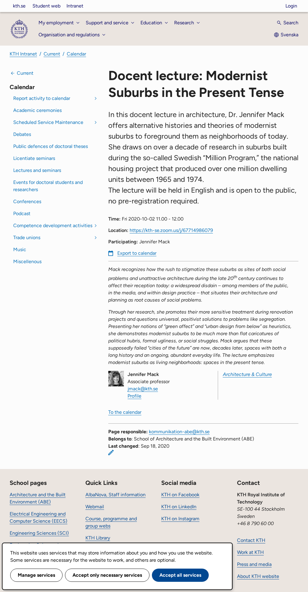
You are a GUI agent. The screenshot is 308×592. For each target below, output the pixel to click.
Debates (22, 134)
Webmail (94, 506)
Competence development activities (52, 225)
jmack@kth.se (143, 389)
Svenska (289, 35)
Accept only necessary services (107, 575)
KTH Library (97, 538)
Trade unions (26, 237)
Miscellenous (27, 261)
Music (19, 249)
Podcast (21, 213)
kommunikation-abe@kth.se (179, 431)
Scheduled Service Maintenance (48, 122)
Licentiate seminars (34, 158)
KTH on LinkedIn (178, 506)
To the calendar (124, 412)
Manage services (36, 575)
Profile (134, 396)
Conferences (27, 201)
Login (291, 6)
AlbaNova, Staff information (115, 494)
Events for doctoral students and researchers (48, 185)
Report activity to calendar (41, 98)
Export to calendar (136, 253)
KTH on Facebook (180, 494)
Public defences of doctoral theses (50, 146)
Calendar (76, 54)
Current (52, 54)
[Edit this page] (111, 452)
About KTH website (258, 576)
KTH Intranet (23, 54)
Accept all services (180, 575)
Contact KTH (251, 540)
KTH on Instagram (180, 518)
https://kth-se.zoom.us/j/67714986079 (171, 230)
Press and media (254, 564)
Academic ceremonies (37, 110)
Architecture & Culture (247, 374)
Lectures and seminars (37, 170)
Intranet (74, 6)
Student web (46, 6)
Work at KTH (250, 552)
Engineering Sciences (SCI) (39, 533)
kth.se (19, 6)
